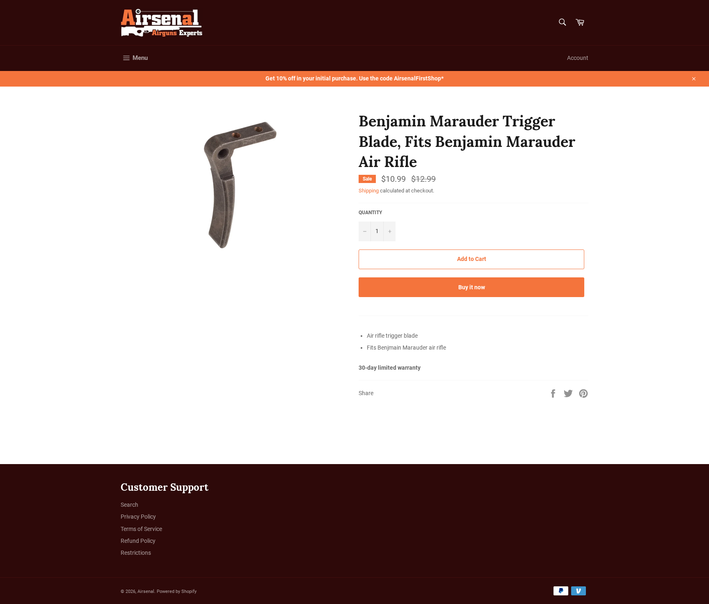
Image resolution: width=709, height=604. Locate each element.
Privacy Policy (138, 516)
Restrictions (136, 552)
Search (129, 504)
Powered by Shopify (177, 591)
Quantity (370, 212)
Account (577, 58)
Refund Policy (138, 541)
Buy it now (471, 287)
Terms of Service (141, 529)
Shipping (369, 191)
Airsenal (145, 591)
